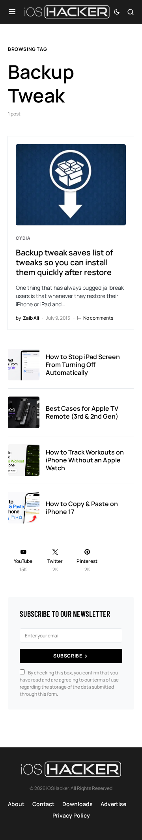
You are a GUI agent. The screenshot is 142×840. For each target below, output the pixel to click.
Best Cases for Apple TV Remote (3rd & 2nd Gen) (82, 412)
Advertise (113, 804)
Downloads (77, 804)
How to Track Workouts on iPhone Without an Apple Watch (85, 460)
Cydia (23, 238)
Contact (43, 804)
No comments (98, 318)
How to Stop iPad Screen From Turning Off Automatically (83, 364)
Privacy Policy (71, 815)
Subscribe (67, 655)
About (16, 804)
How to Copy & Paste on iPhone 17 (82, 507)
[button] (12, 12)
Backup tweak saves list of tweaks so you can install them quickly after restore (64, 262)
